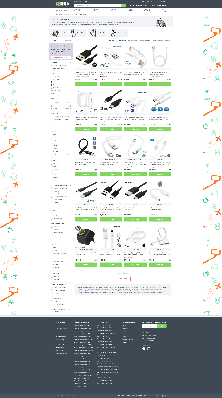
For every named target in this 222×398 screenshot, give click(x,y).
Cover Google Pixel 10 (80, 386)
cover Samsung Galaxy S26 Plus (83, 336)
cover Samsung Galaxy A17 (82, 370)
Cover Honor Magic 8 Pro (104, 383)
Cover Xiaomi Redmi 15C (104, 361)
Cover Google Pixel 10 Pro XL (82, 378)
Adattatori (56, 73)
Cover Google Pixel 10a (80, 383)
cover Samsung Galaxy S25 (82, 342)
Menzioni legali (60, 347)
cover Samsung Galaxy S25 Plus (83, 345)
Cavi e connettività (80, 14)
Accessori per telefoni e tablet (64, 14)
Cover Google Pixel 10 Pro (81, 381)
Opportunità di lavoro (62, 353)
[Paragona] (91, 47)
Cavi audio (56, 79)
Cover (124, 325)
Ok (162, 326)
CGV (57, 342)
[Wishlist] (152, 5)
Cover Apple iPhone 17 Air (104, 341)
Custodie (125, 328)
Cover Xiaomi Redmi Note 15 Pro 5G (107, 366)
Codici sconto (60, 339)
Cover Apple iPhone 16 (103, 322)
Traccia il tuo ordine (61, 328)
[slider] (51, 106)
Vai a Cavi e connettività (60, 68)
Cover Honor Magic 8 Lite (104, 380)
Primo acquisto (60, 334)
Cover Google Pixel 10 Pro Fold (82, 375)
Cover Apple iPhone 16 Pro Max (106, 333)
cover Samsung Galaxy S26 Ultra (83, 339)
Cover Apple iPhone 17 (103, 336)
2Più (52, 205)
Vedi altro (123, 278)
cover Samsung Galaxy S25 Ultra (83, 347)
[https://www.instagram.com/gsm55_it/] (148, 348)
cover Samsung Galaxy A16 (82, 372)
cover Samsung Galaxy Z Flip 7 (83, 328)
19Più (52, 93)
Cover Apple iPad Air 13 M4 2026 (106, 353)
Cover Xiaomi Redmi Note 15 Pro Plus (107, 372)
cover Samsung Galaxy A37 (82, 364)
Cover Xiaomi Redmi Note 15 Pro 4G (107, 369)
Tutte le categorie (61, 10)
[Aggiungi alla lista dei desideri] (95, 47)
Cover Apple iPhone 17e (104, 339)
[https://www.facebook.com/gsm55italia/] (143, 348)
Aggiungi (86, 84)
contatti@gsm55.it (150, 335)
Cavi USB (56, 71)
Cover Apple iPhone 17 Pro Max (106, 347)
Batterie (124, 331)
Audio (124, 336)
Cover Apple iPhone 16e (104, 325)
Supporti (124, 334)
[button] (86, 76)
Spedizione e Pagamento (63, 345)
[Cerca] (123, 5)
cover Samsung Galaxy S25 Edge (83, 350)
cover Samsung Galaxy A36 (82, 361)
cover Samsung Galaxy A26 (82, 367)
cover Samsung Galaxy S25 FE (82, 353)
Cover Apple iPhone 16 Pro (104, 330)
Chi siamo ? (59, 331)
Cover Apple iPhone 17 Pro (104, 344)
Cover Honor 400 (102, 375)
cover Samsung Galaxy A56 (82, 356)
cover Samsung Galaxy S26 (82, 334)
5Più (52, 180)
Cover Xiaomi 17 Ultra (103, 358)
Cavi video (56, 76)
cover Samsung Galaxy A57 (82, 358)
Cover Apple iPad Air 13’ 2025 (105, 350)
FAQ (57, 325)
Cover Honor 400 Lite (103, 377)
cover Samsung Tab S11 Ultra (82, 325)
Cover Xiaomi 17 (101, 355)
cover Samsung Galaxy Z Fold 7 (83, 331)
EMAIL (89, 1)
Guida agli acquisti (61, 350)
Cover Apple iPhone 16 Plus (104, 328)
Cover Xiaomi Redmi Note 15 (105, 364)
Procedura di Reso (61, 336)
